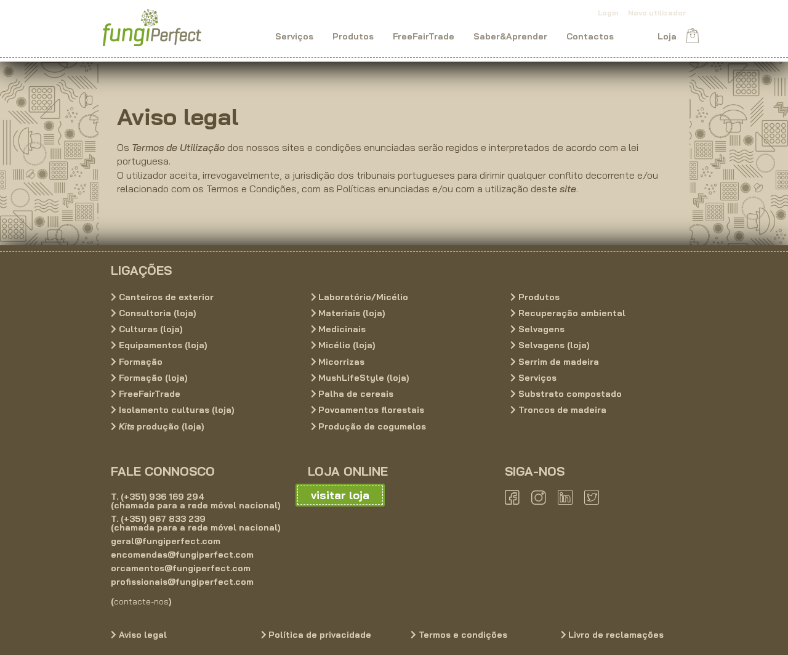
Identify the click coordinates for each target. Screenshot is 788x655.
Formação (139, 361)
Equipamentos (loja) (161, 345)
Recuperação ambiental (570, 313)
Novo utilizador (657, 13)
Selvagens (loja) (552, 345)
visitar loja (340, 495)
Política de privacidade (318, 634)
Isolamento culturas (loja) (175, 410)
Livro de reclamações (615, 634)
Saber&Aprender (510, 36)
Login (608, 13)
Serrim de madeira (557, 361)
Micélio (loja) (345, 345)
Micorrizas (340, 361)
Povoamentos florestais (370, 410)
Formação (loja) (151, 377)
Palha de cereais (354, 393)
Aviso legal (141, 634)
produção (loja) (161, 426)
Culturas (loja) (149, 329)
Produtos (353, 36)
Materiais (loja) (350, 313)
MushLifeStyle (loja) (362, 377)
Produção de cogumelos (371, 426)
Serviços (294, 36)
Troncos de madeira (561, 410)
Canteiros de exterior (165, 297)
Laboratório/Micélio (362, 297)
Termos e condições (461, 634)
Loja (667, 36)
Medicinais (341, 329)
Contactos (590, 36)
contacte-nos (141, 601)
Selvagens (540, 329)
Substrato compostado (569, 393)
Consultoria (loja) (156, 313)
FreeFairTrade (423, 36)
